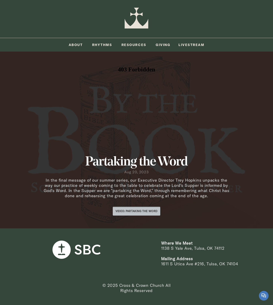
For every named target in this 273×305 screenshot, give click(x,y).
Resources (134, 45)
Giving (163, 45)
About (76, 45)
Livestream (191, 45)
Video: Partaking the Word (137, 211)
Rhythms (102, 45)
